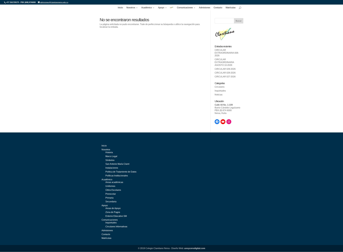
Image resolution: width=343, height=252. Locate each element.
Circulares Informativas (116, 226)
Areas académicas (114, 182)
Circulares (219, 87)
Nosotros (130, 8)
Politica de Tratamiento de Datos (120, 172)
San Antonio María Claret (117, 164)
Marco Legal (111, 156)
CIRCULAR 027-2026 (225, 76)
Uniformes (110, 186)
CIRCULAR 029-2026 (225, 69)
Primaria (109, 198)
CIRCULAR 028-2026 (225, 73)
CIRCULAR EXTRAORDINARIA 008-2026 (227, 53)
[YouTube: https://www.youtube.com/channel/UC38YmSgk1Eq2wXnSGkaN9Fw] (223, 121)
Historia (109, 152)
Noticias (218, 94)
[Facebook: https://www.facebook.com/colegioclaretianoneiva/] (217, 121)
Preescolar (110, 194)
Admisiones (204, 8)
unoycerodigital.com (194, 248)
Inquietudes (220, 91)
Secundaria (110, 201)
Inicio (120, 8)
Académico (146, 8)
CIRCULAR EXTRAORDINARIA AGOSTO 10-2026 (224, 62)
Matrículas (230, 8)
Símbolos (109, 160)
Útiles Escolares (113, 190)
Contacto (218, 8)
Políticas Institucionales (116, 175)
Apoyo (161, 8)
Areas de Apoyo (113, 208)
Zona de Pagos (112, 212)
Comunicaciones (185, 8)
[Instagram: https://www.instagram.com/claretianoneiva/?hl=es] (228, 121)
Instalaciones (111, 168)
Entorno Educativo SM (116, 216)
